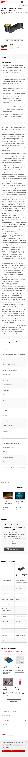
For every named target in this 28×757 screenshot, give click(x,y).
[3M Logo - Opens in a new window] (3, 2)
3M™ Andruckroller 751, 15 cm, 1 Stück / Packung (8, 694)
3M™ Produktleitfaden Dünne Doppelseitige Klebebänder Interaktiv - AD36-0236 (7, 502)
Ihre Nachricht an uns (15, 549)
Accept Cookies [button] (21, 750)
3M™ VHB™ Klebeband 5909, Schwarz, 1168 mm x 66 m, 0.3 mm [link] (21, 575)
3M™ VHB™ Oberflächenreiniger (20, 693)
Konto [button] (23, 5)
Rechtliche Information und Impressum (15, 732)
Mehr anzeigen (14, 701)
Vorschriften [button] (6, 720)
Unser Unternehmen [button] (9, 711)
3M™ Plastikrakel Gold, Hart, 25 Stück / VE (7, 672)
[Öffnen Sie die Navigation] (26, 2)
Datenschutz (10, 734)
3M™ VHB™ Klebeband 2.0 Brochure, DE (19, 502)
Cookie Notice (5, 747)
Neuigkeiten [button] (6, 716)
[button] (7, 754)
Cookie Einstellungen (18, 734)
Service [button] (4, 724)
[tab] (7, 487)
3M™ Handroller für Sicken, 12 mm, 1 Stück (19, 672)
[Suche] (22, 2)
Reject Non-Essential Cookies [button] (8, 750)
